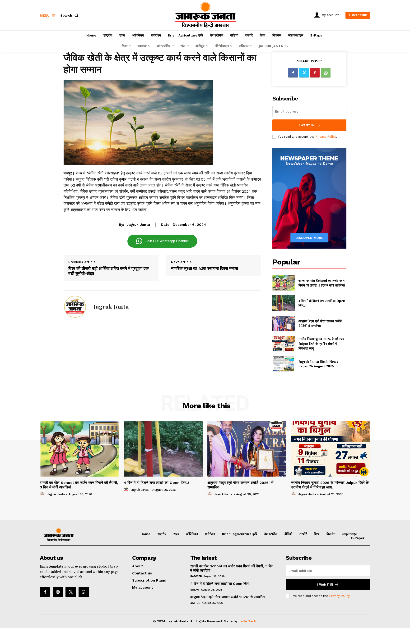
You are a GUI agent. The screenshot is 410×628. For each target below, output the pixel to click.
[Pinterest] (315, 72)
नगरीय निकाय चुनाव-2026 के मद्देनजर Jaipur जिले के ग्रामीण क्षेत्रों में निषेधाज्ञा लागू (321, 343)
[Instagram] (58, 592)
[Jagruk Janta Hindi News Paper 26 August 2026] (283, 364)
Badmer (196, 576)
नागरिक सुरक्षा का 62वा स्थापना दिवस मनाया (204, 268)
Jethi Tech (247, 621)
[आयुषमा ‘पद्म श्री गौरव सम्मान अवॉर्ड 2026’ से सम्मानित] (283, 323)
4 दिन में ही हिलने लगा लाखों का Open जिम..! (156, 482)
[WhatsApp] (326, 72)
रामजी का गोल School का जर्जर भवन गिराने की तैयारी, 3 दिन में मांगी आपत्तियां (321, 282)
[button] (70, 15)
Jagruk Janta (138, 225)
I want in (307, 125)
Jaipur (195, 603)
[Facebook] (293, 72)
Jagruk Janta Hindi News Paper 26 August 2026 (318, 364)
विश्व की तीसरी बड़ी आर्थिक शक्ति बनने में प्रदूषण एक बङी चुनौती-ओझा (108, 271)
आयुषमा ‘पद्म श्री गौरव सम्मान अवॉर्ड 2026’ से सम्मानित (320, 323)
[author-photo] (43, 493)
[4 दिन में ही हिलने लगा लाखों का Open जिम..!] (283, 303)
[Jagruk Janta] (75, 306)
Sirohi (195, 589)
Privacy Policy (326, 136)
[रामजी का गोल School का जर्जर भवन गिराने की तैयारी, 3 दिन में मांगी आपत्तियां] (283, 283)
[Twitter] (304, 72)
